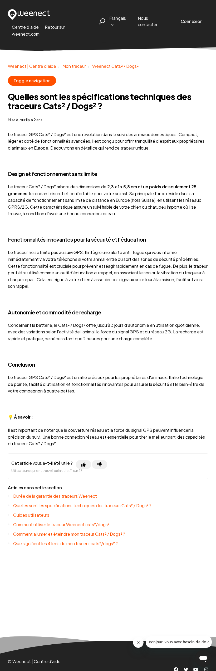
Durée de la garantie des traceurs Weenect (55, 496)
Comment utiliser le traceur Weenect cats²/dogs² (61, 524)
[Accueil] (29, 14)
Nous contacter (148, 21)
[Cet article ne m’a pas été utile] (99, 464)
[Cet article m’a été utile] (83, 464)
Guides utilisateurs (31, 515)
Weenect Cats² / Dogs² (115, 66)
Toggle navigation (32, 80)
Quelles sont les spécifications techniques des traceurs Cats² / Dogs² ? (82, 505)
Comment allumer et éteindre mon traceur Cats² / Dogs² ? (69, 534)
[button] (101, 21)
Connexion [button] (192, 21)
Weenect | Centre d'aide (32, 66)
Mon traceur (74, 66)
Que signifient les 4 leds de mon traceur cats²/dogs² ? (65, 543)
